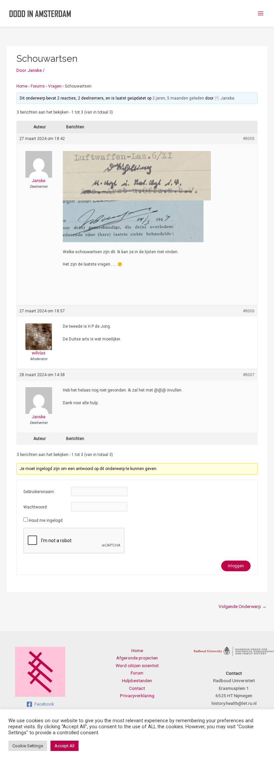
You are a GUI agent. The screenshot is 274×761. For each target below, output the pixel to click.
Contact (137, 688)
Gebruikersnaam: (39, 491)
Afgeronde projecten (137, 657)
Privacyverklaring (137, 695)
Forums (38, 86)
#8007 (249, 374)
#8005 (249, 138)
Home (21, 86)
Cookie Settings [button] (27, 745)
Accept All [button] (64, 745)
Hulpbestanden (137, 680)
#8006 (249, 311)
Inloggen (236, 566)
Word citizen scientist (137, 665)
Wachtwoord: (35, 507)
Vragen (54, 86)
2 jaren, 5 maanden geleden (178, 98)
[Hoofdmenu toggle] (261, 13)
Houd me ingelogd (45, 520)
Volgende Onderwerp (243, 606)
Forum (137, 672)
